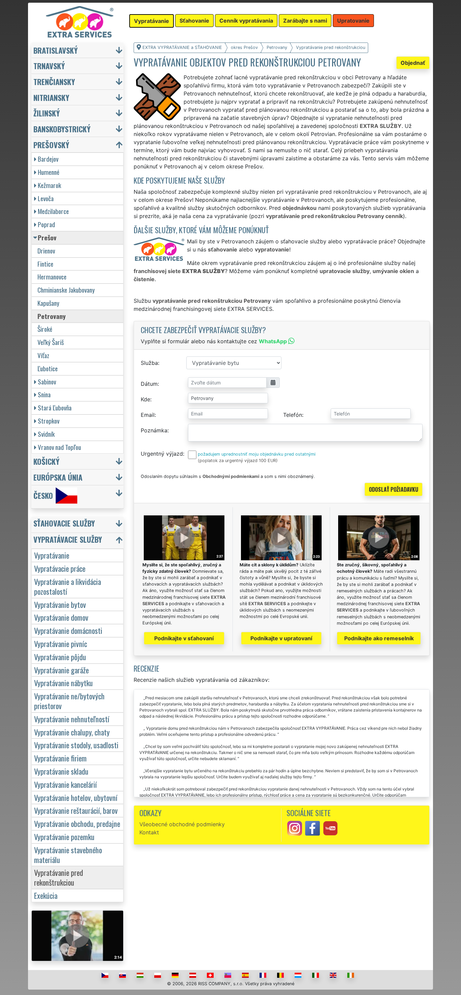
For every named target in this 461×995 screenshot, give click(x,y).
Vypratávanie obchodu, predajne (77, 823)
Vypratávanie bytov (60, 604)
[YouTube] (330, 827)
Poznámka (154, 430)
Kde (145, 399)
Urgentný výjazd (162, 453)
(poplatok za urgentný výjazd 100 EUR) (238, 460)
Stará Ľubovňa (55, 407)
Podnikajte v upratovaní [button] (281, 638)
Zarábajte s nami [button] (305, 20)
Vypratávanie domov (61, 617)
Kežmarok (49, 185)
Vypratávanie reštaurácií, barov (76, 810)
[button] (78, 524)
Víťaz (43, 355)
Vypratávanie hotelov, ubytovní (75, 797)
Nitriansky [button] (51, 97)
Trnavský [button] (49, 65)
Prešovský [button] (51, 144)
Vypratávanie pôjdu (60, 656)
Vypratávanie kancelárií (65, 784)
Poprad (46, 224)
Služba (149, 362)
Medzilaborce (53, 211)
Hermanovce (51, 276)
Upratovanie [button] (353, 20)
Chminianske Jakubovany (66, 290)
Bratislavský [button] (55, 50)
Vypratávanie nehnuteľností (71, 718)
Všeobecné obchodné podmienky (182, 824)
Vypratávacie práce (59, 568)
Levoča (46, 198)
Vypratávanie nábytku (63, 682)
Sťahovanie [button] (194, 20)
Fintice (45, 264)
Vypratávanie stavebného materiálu (68, 854)
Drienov (46, 251)
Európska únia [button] (57, 477)
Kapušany (48, 303)
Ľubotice (47, 368)
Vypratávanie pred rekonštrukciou (58, 877)
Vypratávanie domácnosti (68, 630)
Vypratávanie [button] (151, 21)
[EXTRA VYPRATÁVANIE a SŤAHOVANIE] (79, 21)
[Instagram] (295, 827)
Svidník (46, 434)
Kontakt (149, 832)
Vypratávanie (51, 555)
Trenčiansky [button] (54, 81)
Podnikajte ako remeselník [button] (379, 638)
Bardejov (48, 159)
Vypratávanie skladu (61, 771)
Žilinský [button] (46, 112)
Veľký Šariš (50, 342)
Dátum (149, 383)
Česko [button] (43, 495)
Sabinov (47, 381)
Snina (44, 394)
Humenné (48, 172)
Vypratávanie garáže (61, 669)
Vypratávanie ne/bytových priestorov (69, 700)
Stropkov (48, 421)
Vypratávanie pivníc (60, 643)
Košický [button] (46, 461)
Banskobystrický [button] (61, 128)
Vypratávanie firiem (60, 757)
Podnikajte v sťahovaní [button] (184, 638)
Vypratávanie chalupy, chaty (72, 731)
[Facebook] (312, 827)
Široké (44, 329)
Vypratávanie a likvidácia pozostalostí (67, 586)
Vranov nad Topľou (59, 447)
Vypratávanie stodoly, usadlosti (76, 744)
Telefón (292, 414)
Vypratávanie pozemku (64, 836)
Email (148, 414)
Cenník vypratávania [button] (246, 20)
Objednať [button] (413, 62)
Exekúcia (45, 895)
